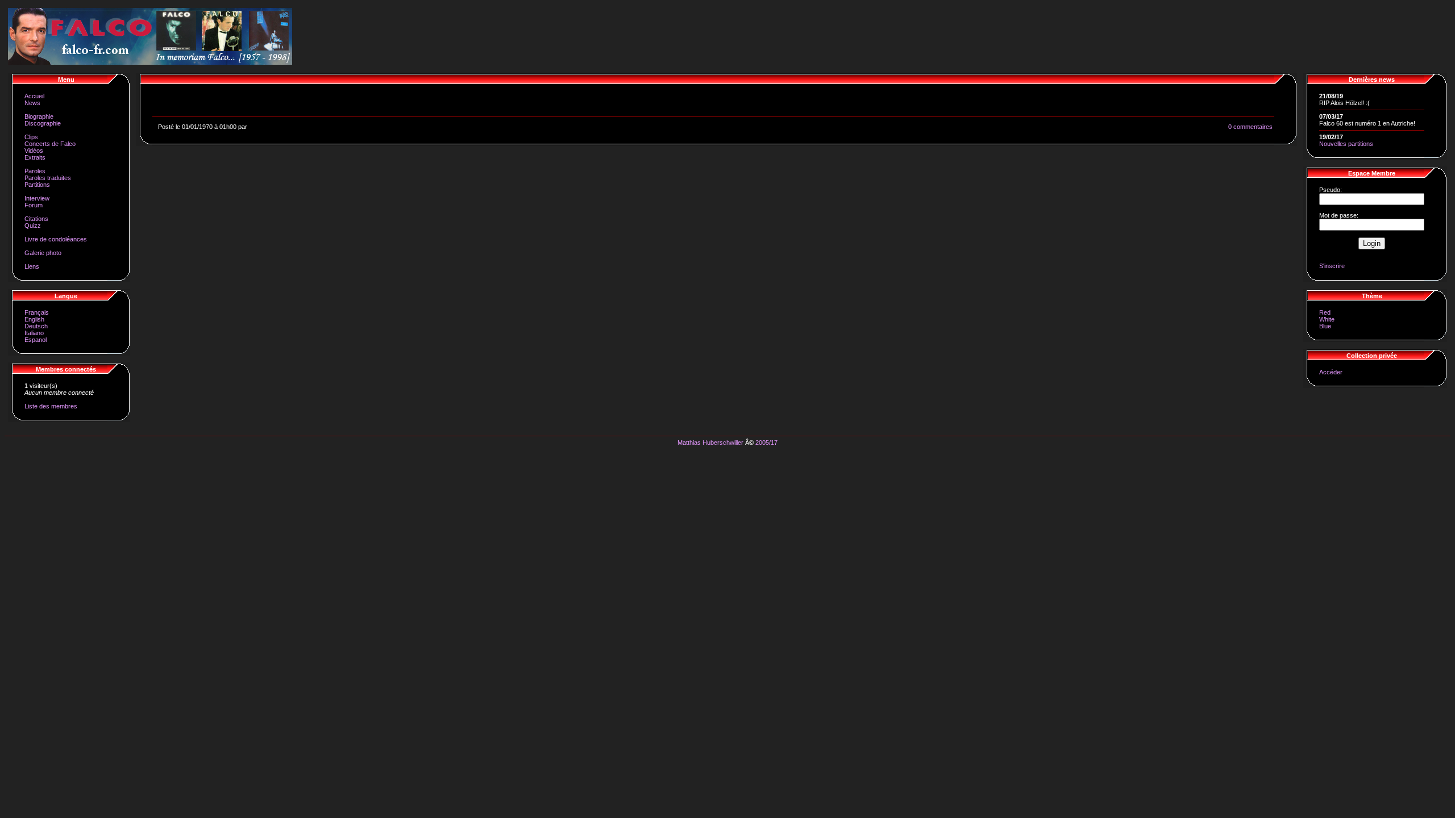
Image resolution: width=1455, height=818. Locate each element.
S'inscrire (1332, 265)
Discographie (42, 123)
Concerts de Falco (50, 143)
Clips (31, 136)
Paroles (34, 171)
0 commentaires (1250, 126)
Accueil (34, 96)
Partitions (37, 184)
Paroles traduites (47, 177)
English (34, 319)
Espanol (35, 339)
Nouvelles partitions (1346, 143)
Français (36, 312)
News (32, 102)
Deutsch (36, 326)
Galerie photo (42, 252)
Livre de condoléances (55, 239)
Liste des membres (50, 406)
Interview (36, 198)
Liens (31, 266)
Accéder (1330, 372)
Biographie (38, 116)
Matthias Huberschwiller (710, 442)
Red (1325, 312)
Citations (36, 218)
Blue (1325, 326)
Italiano (34, 332)
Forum (33, 205)
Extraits (34, 157)
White (1327, 319)
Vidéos (33, 150)
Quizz (32, 225)
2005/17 (766, 442)
